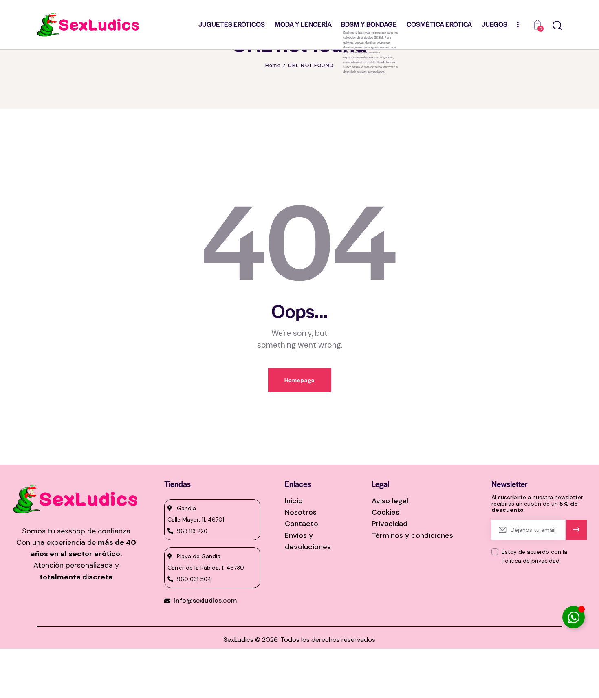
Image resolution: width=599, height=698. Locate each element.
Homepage (299, 380)
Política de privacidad (530, 561)
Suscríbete (576, 533)
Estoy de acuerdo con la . (534, 556)
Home (273, 65)
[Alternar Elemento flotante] (573, 617)
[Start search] (557, 26)
